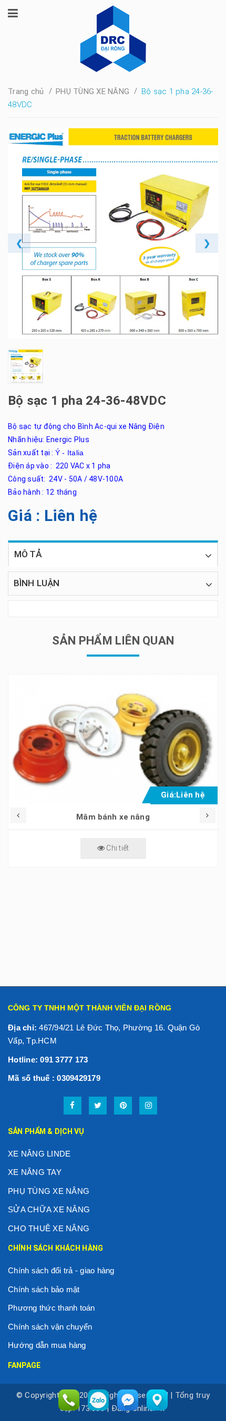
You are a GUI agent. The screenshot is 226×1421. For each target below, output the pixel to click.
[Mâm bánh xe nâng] (113, 739)
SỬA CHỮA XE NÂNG (49, 1209)
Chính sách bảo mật (44, 1289)
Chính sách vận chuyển (50, 1326)
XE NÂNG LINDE (39, 1153)
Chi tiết (117, 848)
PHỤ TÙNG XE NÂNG (48, 1191)
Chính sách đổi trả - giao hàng (61, 1270)
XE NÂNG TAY (34, 1172)
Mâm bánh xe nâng (112, 817)
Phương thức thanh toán (51, 1307)
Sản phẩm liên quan (113, 640)
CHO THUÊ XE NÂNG (48, 1228)
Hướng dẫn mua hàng (47, 1345)
